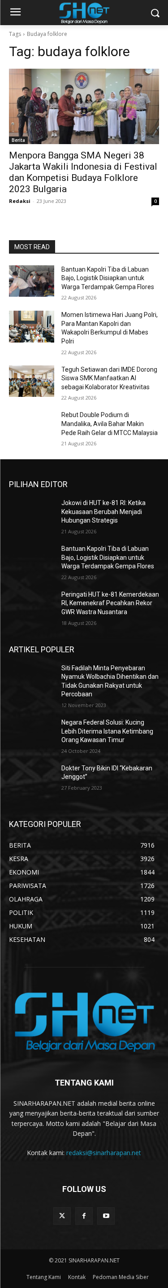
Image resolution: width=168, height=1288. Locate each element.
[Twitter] (62, 1216)
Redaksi (19, 201)
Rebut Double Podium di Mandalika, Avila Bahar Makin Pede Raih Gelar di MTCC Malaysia (109, 423)
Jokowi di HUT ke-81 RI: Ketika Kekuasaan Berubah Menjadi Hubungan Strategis (103, 511)
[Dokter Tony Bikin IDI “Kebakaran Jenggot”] (31, 780)
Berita (18, 140)
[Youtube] (106, 1216)
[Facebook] (84, 1216)
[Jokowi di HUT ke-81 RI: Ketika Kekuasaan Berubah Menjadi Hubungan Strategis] (31, 514)
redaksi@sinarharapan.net (103, 1152)
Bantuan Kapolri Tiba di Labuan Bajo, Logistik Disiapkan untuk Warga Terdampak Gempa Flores (107, 278)
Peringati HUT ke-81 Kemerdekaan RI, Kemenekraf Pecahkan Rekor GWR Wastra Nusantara (110, 603)
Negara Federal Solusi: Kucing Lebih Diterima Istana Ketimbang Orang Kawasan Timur (107, 731)
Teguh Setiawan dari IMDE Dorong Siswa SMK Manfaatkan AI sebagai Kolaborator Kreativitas (109, 378)
